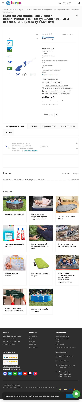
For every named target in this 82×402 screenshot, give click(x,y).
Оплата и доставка (62, 336)
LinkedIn (35, 374)
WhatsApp (15, 374)
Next (9, 73)
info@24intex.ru (64, 361)
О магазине (33, 336)
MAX (5, 374)
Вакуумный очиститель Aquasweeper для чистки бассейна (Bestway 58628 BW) (23, 145)
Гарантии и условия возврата (66, 347)
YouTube (25, 374)
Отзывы (32, 342)
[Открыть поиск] (79, 3)
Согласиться (72, 396)
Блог (57, 342)
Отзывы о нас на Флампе (11, 367)
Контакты (32, 339)
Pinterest (30, 374)
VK (20, 374)
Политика (32, 344)
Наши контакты (62, 352)
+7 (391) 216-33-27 (66, 356)
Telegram (10, 374)
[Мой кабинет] (64, 3)
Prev (9, 38)
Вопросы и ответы (62, 339)
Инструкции (60, 344)
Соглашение (33, 347)
